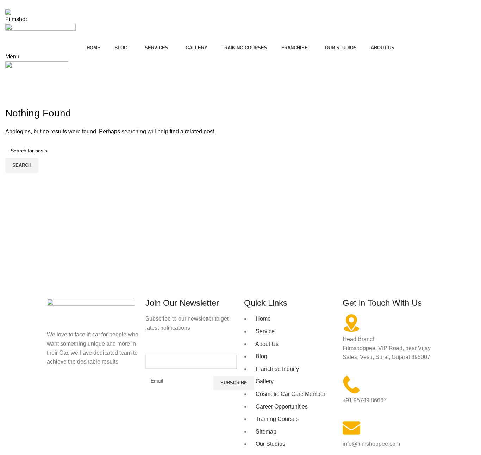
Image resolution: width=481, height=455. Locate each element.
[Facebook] (55, 389)
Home (11, 102)
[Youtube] (93, 389)
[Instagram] (74, 389)
